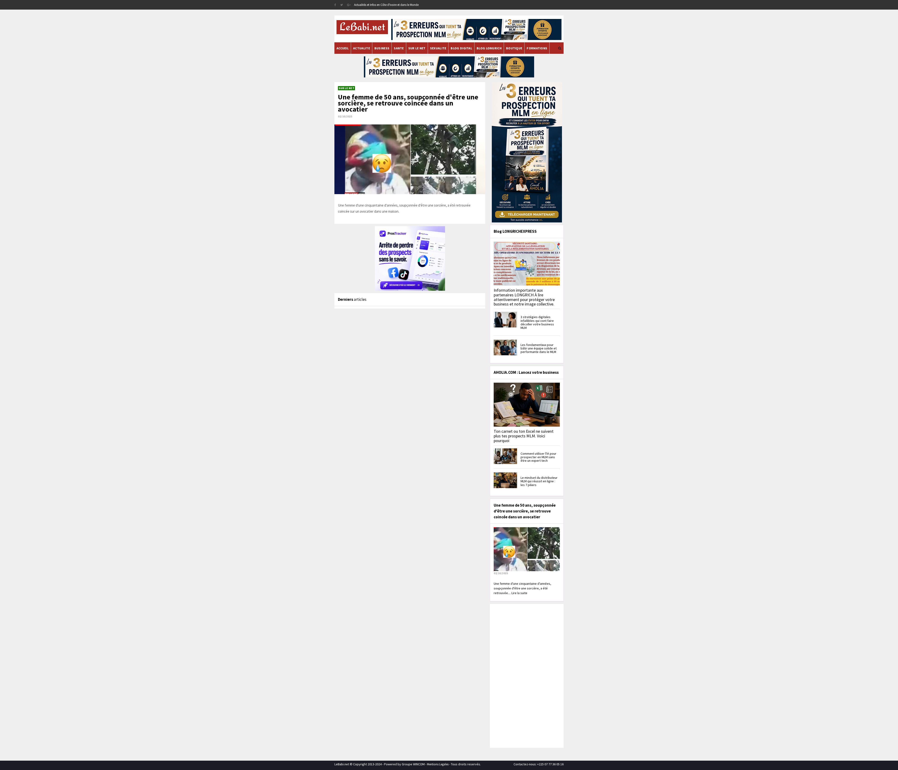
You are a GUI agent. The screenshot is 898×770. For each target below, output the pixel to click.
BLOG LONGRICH (489, 48)
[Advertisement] (526, 675)
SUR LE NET (417, 48)
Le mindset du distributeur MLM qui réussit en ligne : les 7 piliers (539, 481)
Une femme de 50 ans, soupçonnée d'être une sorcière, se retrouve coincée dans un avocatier (408, 102)
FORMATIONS (537, 48)
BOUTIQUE (514, 48)
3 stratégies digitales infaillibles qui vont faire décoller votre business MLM (537, 322)
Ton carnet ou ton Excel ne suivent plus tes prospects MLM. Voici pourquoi (524, 436)
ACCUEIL (343, 48)
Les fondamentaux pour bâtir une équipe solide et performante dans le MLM (539, 348)
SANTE (399, 48)
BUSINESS (381, 48)
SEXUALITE (438, 48)
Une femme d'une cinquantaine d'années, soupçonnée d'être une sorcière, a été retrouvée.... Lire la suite (522, 588)
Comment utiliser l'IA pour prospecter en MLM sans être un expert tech (538, 457)
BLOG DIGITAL (461, 48)
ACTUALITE (361, 48)
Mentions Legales (438, 764)
